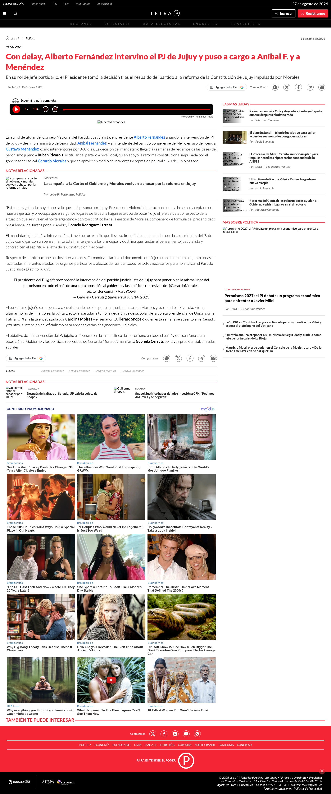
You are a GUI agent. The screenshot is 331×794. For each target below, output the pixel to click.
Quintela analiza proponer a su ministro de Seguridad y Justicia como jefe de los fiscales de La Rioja (273, 336)
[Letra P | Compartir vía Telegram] (310, 87)
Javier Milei (37, 3)
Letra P (15, 38)
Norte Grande (205, 744)
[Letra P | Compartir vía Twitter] (286, 87)
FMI (66, 3)
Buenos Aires (121, 744)
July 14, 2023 (138, 297)
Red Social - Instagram (175, 734)
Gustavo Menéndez (22, 149)
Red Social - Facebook (164, 734)
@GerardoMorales (183, 285)
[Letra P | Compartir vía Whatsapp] (275, 87)
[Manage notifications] (322, 771)
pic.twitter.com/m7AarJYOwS (111, 291)
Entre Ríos (167, 744)
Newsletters (245, 23)
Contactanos (137, 733)
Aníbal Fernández (92, 143)
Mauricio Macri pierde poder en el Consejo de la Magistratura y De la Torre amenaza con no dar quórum (273, 349)
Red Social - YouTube (186, 734)
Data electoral (162, 23)
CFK (54, 3)
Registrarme (315, 13)
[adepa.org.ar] (48, 782)
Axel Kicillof (104, 3)
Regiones (81, 23)
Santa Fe (151, 744)
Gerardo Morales (52, 161)
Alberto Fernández (149, 137)
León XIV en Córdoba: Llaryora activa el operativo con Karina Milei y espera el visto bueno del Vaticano (273, 323)
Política (30, 38)
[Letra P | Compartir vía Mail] (322, 87)
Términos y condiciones (277, 788)
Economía (101, 744)
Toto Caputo (82, 3)
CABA (138, 744)
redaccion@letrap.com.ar (306, 785)
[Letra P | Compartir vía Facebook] (298, 87)
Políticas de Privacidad (308, 788)
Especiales (117, 23)
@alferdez (54, 279)
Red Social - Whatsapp (197, 734)
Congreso (244, 744)
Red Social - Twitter (153, 734)
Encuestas (205, 23)
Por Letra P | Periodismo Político (26, 87)
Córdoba (185, 744)
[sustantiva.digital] (66, 782)
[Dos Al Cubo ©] (19, 782)
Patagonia (226, 744)
